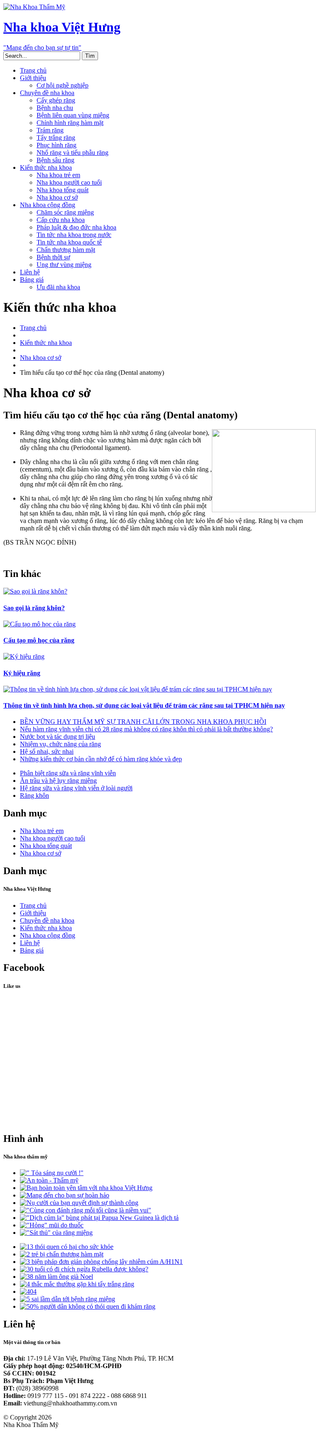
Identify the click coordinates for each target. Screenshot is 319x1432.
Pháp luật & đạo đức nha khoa (76, 227)
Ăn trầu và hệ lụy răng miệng (58, 780)
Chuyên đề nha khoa (47, 92)
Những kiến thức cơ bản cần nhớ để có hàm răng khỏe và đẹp (101, 758)
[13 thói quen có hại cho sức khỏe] (66, 1246)
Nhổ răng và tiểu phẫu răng (72, 152)
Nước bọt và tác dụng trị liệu (57, 736)
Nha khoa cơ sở (57, 197)
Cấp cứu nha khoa (61, 219)
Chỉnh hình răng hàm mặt (70, 122)
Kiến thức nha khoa (46, 167)
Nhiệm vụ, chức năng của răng (60, 744)
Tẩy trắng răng (56, 137)
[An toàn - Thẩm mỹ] (49, 1180)
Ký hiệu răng (21, 673)
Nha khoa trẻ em (58, 174)
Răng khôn (34, 795)
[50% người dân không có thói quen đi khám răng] (87, 1306)
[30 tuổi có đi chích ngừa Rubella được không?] (84, 1269)
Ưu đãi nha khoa (58, 287)
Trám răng (50, 130)
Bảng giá (32, 279)
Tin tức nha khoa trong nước (74, 234)
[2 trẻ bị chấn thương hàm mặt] (61, 1254)
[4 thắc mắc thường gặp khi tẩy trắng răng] (77, 1284)
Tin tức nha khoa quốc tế (69, 242)
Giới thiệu (33, 77)
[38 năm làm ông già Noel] (56, 1276)
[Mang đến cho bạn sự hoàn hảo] (64, 1195)
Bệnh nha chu (55, 107)
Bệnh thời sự (53, 257)
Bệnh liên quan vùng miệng (73, 115)
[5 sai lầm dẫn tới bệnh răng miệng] (67, 1298)
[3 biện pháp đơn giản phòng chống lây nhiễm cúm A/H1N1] (101, 1261)
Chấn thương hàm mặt (66, 249)
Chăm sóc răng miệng (65, 212)
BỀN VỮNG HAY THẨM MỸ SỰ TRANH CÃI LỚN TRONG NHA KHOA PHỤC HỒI (143, 721)
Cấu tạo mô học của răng (38, 640)
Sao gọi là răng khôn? (34, 607)
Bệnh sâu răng (55, 160)
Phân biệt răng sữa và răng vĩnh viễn (68, 773)
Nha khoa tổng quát (62, 189)
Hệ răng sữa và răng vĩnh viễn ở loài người (76, 788)
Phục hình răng (56, 145)
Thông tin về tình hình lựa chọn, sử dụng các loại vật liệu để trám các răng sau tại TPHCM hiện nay (144, 705)
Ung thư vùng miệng (64, 264)
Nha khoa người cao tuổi (69, 182)
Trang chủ (33, 70)
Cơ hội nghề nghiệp (62, 85)
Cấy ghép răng (56, 100)
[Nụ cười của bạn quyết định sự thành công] (79, 1202)
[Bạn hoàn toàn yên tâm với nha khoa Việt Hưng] (86, 1187)
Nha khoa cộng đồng (47, 204)
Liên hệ (30, 272)
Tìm (90, 56)
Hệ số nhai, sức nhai (47, 751)
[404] (28, 1291)
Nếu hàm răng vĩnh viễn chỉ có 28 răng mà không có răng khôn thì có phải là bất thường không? (146, 729)
